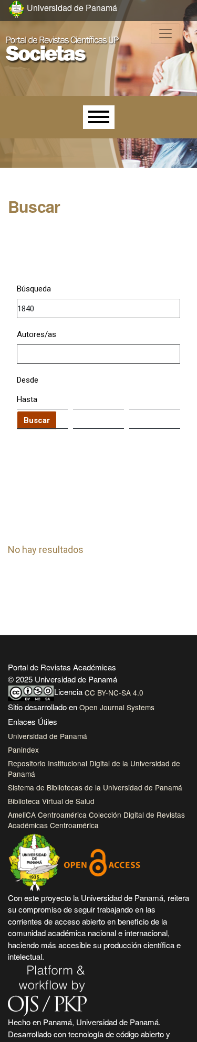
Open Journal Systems (116, 707)
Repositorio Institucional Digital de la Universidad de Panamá (94, 768)
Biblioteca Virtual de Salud (51, 801)
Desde (27, 380)
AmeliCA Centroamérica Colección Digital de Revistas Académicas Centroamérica (96, 819)
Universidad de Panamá (47, 736)
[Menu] (99, 117)
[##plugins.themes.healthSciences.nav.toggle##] (165, 33)
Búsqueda (34, 289)
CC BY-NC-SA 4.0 (114, 692)
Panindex (23, 749)
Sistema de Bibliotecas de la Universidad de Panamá (95, 787)
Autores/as (36, 334)
